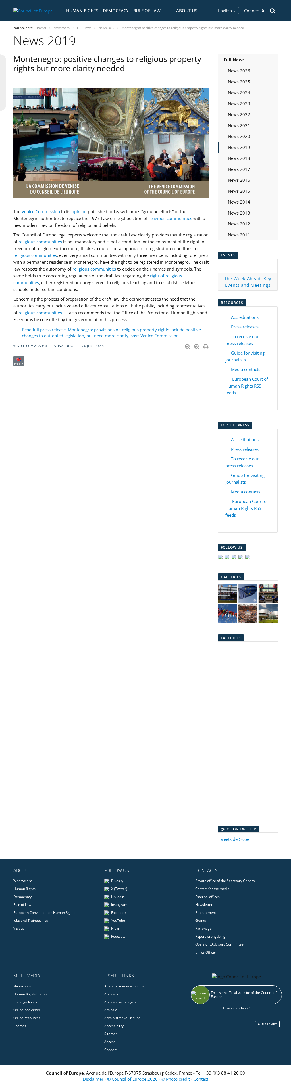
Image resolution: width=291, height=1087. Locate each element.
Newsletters (204, 904)
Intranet (268, 1024)
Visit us (18, 928)
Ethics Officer (205, 952)
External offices (207, 896)
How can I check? (236, 1008)
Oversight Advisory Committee (219, 944)
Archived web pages (120, 1002)
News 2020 (239, 136)
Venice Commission (41, 211)
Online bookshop (26, 1010)
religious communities (171, 218)
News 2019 (239, 147)
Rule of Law (147, 10)
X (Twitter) (118, 888)
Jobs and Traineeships (30, 920)
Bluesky (116, 880)
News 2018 (239, 158)
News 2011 (239, 235)
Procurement (205, 912)
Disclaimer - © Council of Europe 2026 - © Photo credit (137, 1079)
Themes (19, 1025)
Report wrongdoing (210, 936)
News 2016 (239, 180)
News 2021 (239, 125)
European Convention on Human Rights (44, 912)
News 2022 (239, 114)
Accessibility (114, 1025)
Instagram (118, 904)
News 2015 (239, 191)
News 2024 (239, 92)
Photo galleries (25, 1002)
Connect (252, 10)
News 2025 (239, 82)
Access (109, 1041)
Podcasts (117, 936)
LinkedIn (117, 896)
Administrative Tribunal (122, 1017)
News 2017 (239, 169)
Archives (111, 994)
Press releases (245, 327)
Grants (200, 920)
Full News (234, 59)
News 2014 (239, 202)
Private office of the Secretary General (225, 880)
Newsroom (22, 986)
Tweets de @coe (233, 839)
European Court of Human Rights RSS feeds (246, 385)
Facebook (118, 912)
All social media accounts (124, 986)
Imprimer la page (206, 345)
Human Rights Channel (31, 994)
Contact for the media (212, 888)
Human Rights (82, 10)
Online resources (26, 1017)
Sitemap (110, 1033)
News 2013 (239, 213)
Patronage (203, 928)
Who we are (22, 880)
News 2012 (239, 224)
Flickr (114, 928)
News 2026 (239, 71)
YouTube (117, 920)
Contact (201, 1079)
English (225, 10)
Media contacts (245, 369)
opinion (79, 211)
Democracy (116, 10)
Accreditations (245, 317)
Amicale (110, 1010)
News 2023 (239, 103)
